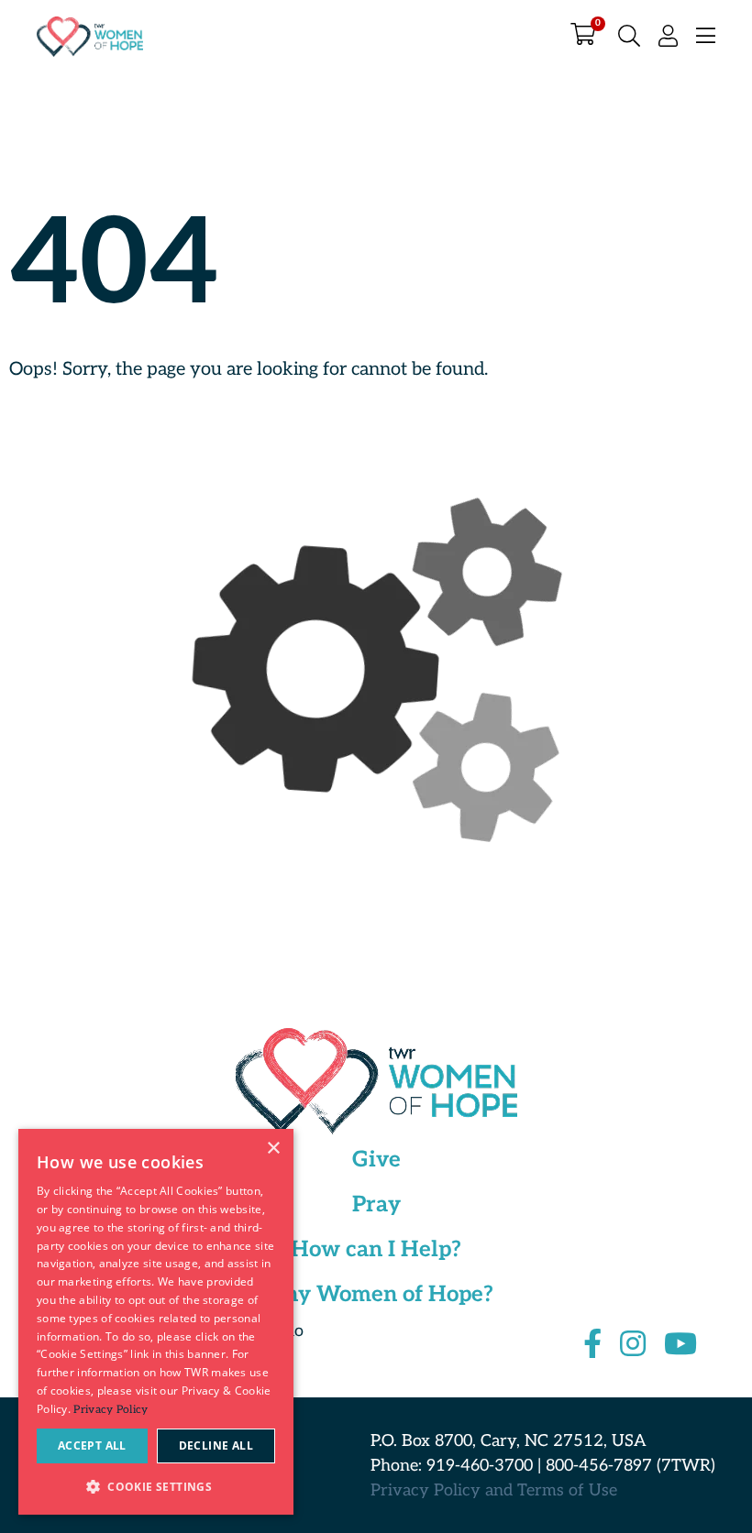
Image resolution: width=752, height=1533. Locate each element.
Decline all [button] (216, 1445)
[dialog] (155, 1322)
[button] (156, 1485)
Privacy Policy (110, 1410)
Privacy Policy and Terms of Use (493, 1490)
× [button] (273, 1148)
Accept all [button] (92, 1445)
